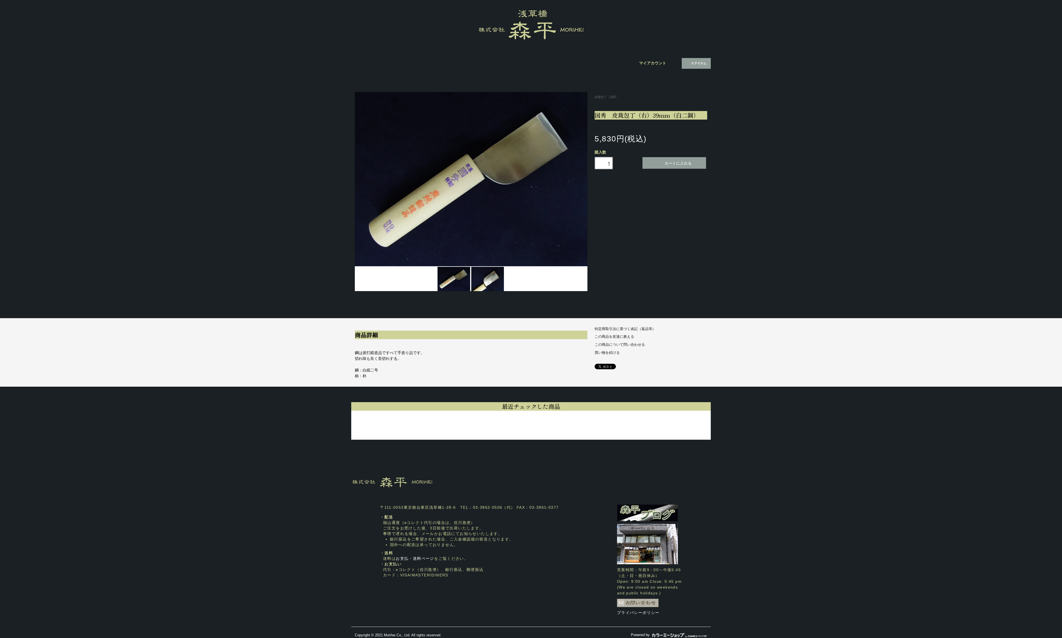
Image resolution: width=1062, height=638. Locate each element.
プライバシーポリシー (638, 612)
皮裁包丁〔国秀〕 (607, 97)
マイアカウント (652, 63)
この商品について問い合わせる (620, 345)
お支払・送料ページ (415, 558)
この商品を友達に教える (614, 337)
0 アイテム (699, 63)
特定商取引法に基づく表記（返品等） (625, 329)
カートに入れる (678, 163)
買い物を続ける (607, 353)
